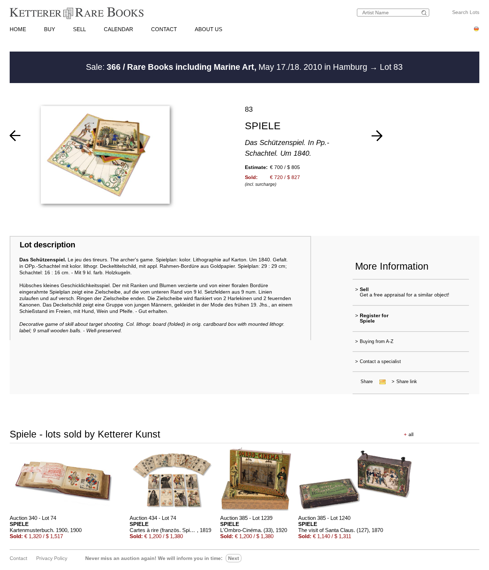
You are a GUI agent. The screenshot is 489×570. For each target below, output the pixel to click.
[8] (377, 135)
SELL (79, 29)
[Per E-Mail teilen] (380, 381)
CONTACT (164, 29)
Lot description (47, 244)
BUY (49, 29)
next (233, 558)
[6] (15, 135)
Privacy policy (51, 558)
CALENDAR (118, 29)
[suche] (425, 12)
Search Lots (465, 12)
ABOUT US (208, 29)
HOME (18, 29)
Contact (18, 558)
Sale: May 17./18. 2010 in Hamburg (227, 67)
